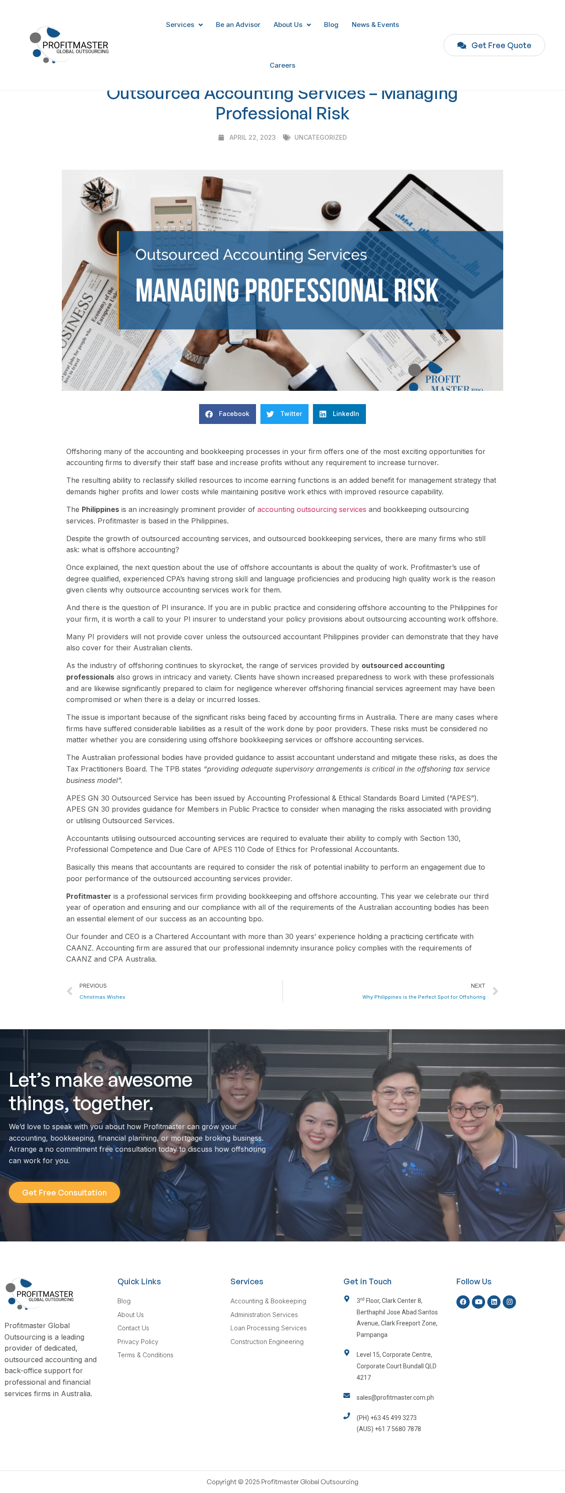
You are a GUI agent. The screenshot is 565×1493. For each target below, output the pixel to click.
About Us (288, 24)
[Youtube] (478, 1302)
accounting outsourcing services (311, 509)
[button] (227, 414)
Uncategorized (320, 137)
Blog (331, 24)
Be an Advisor (238, 24)
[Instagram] (509, 1302)
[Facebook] (463, 1302)
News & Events (375, 24)
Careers (282, 65)
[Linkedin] (494, 1302)
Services (180, 24)
